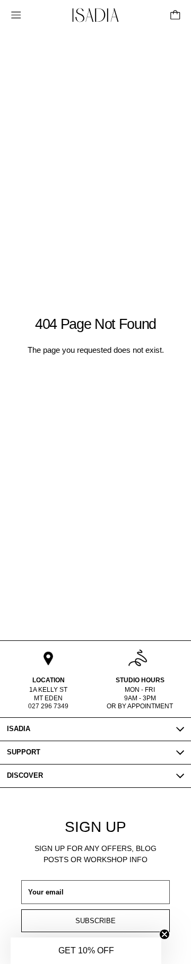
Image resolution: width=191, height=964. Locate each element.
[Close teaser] (164, 934)
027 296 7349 (48, 706)
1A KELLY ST (48, 689)
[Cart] (175, 15)
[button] (86, 950)
